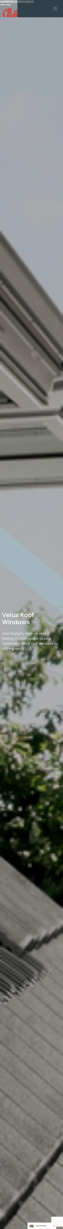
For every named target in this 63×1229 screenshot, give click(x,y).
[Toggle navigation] (55, 8)
